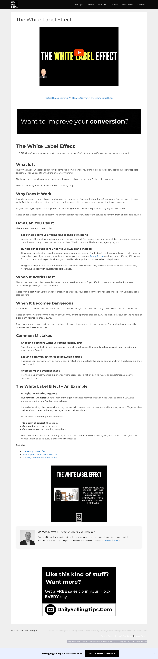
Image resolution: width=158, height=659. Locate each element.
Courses (114, 4)
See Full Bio (111, 540)
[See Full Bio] (119, 540)
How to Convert (80, 98)
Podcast (90, 4)
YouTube (102, 4)
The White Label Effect (102, 98)
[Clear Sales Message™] (14, 4)
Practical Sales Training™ (57, 98)
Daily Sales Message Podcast (80, 641)
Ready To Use (97, 256)
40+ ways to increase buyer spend (40, 457)
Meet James (127, 4)
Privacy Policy (107, 636)
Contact (141, 4)
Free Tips (78, 4)
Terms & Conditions (124, 636)
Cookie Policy (140, 636)
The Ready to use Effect (34, 451)
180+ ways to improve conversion (39, 454)
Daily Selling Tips (126, 641)
